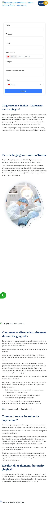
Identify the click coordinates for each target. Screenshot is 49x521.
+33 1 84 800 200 (31, 513)
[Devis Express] (12, 148)
